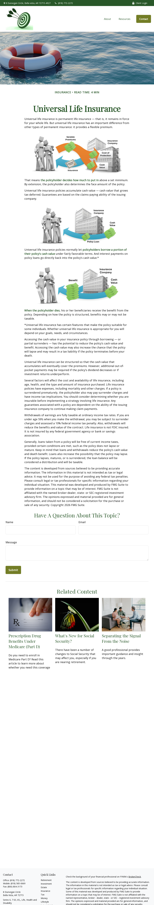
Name (9, 522)
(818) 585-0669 (18, 883)
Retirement (46, 880)
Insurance (45, 891)
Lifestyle (45, 901)
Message (11, 542)
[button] (108, 19)
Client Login (141, 3)
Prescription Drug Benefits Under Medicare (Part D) (25, 641)
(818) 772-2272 (65, 3)
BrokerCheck (134, 876)
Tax (42, 894)
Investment (46, 883)
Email (82, 522)
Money (44, 898)
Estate (44, 887)
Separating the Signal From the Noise (121, 638)
